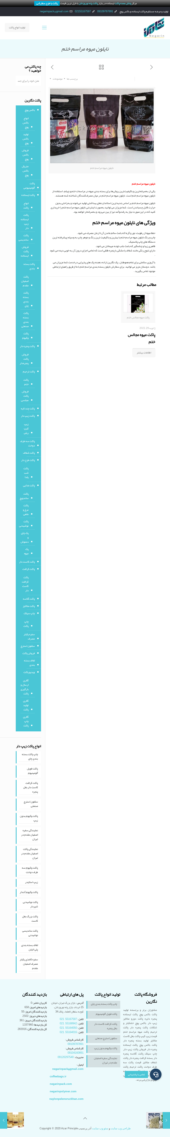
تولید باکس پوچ (26, 139)
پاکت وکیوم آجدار (29, 892)
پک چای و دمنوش (25, 537)
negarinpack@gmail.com (54, 11)
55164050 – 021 (68, 1028)
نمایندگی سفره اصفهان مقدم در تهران (29, 835)
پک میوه (26, 551)
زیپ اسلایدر (31, 882)
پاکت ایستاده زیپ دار (25, 221)
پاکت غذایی (29, 485)
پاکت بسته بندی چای (26, 299)
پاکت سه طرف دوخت (27, 443)
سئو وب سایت (100, 1128)
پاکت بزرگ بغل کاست (30, 918)
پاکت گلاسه (29, 598)
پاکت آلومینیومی (29, 185)
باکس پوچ (30, 110)
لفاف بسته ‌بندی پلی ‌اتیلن (29, 947)
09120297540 (66, 1057)
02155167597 (83, 11)
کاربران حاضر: (39, 1003)
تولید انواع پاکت (17, 27)
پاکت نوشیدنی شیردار (30, 904)
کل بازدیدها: (40, 1024)
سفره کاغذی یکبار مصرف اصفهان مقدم (29, 964)
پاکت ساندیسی (23, 237)
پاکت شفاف (29, 453)
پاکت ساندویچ (24, 496)
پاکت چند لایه (28, 408)
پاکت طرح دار (28, 460)
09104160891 (76, 1053)
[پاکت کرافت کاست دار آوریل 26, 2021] (3, 1120)
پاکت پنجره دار (27, 346)
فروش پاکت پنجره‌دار (24, 359)
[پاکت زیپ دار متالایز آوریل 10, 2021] (166, 1120)
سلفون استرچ (28, 646)
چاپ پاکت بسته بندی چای (30, 756)
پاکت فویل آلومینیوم (32, 771)
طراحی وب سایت (121, 1128)
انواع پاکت (26, 205)
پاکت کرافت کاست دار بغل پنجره (30, 787)
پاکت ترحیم (29, 371)
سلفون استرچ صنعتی (31, 804)
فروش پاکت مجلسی (25, 396)
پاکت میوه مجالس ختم (141, 338)
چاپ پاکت (26, 624)
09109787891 (105, 11)
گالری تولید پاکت (26, 705)
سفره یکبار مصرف (29, 636)
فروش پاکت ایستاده (25, 251)
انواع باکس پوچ (26, 123)
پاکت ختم (26, 382)
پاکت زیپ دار (28, 416)
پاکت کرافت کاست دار (25, 584)
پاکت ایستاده (28, 195)
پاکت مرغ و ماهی (26, 510)
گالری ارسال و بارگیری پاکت (25, 687)
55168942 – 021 (68, 1023)
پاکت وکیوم (25, 336)
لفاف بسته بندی (29, 663)
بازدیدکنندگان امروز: (35, 1011)
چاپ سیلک (29, 613)
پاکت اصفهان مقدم (25, 281)
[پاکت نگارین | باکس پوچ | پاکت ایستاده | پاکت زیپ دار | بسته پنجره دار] (154, 27)
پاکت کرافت (28, 569)
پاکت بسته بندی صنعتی (25, 319)
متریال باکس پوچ (25, 171)
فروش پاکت (28, 653)
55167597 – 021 (68, 1019)
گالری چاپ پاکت (26, 721)
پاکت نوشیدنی (24, 523)
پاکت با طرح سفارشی (47, 3)
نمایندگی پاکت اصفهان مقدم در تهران (29, 853)
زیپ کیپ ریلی (26, 428)
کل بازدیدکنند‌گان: (37, 1029)
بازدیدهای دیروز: (37, 1016)
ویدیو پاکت (29, 672)
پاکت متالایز (29, 606)
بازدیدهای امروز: (38, 1007)
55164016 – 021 (68, 1032)
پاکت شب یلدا (26, 473)
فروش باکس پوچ (25, 155)
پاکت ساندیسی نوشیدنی (30, 933)
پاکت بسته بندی (29, 266)
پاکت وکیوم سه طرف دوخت (30, 870)
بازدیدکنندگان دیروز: (35, 1020)
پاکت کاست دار (27, 561)
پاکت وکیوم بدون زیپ (29, 818)
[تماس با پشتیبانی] (156, 1074)
